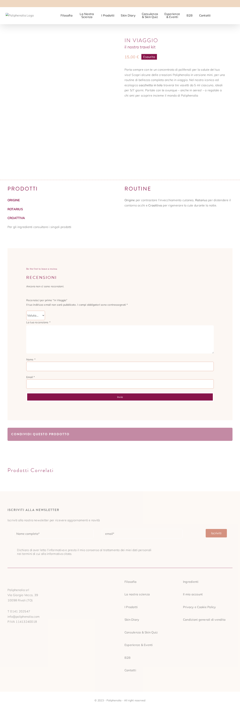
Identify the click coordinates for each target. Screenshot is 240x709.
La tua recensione (38, 322)
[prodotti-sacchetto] (62, 102)
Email (30, 377)
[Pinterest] (220, 434)
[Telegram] (214, 434)
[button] (228, 15)
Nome (30, 359)
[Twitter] (196, 434)
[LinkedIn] (202, 434)
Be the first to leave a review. (41, 268)
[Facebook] (189, 434)
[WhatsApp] (208, 434)
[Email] (226, 434)
